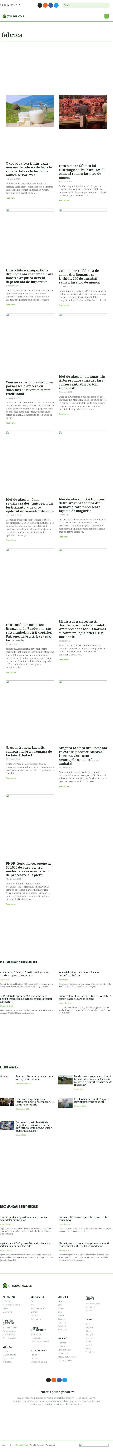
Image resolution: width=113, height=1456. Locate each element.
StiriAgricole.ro (22, 1445)
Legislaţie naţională (92, 1304)
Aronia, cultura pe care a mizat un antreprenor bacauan (35, 1078)
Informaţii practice (65, 1360)
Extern (5, 1308)
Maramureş (89, 1338)
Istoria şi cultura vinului (67, 1357)
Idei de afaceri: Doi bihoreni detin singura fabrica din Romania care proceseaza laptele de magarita (82, 505)
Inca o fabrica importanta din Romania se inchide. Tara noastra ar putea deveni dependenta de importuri (30, 276)
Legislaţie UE (90, 1307)
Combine (33, 1358)
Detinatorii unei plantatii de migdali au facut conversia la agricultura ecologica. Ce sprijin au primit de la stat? (34, 1126)
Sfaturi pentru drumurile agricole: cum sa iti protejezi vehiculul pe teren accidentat (84, 1245)
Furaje (5, 1351)
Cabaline (61, 1319)
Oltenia (88, 1349)
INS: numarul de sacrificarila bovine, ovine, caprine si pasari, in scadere (24, 974)
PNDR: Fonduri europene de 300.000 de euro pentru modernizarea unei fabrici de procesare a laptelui (28, 869)
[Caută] (106, 5)
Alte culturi (7, 1362)
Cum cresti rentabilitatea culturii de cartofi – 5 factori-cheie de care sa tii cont (85, 997)
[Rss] (45, 5)
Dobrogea (89, 1335)
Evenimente (7, 1312)
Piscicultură (62, 1330)
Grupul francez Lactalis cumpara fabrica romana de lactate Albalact (29, 751)
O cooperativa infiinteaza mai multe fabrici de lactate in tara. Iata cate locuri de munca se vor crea (29, 169)
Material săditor (36, 1335)
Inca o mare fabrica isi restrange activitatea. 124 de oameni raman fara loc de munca (82, 171)
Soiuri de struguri (64, 1350)
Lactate (60, 1301)
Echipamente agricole (38, 1362)
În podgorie (62, 1343)
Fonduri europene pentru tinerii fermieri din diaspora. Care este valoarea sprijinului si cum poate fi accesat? (93, 1080)
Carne (60, 1305)
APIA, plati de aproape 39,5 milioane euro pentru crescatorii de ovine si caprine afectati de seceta (26, 998)
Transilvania (90, 1352)
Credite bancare (9, 1335)
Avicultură (62, 1326)
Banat (87, 1324)
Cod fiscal (89, 1311)
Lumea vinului (63, 1353)
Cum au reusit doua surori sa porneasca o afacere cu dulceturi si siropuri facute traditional (29, 388)
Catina (32, 1305)
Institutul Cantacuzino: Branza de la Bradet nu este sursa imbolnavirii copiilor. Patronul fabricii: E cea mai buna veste (29, 632)
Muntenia (89, 1345)
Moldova (88, 1342)
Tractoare (34, 1355)
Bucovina (89, 1328)
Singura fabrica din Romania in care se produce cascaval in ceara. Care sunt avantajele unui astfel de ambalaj (83, 756)
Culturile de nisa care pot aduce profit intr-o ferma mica (84, 1218)
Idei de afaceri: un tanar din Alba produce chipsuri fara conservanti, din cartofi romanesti (82, 382)
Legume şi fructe (9, 1355)
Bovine (60, 1308)
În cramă (61, 1346)
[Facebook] (50, 5)
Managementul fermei (11, 1305)
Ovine (60, 1312)
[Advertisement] (56, 66)
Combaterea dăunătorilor (39, 1342)
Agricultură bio (8, 1358)
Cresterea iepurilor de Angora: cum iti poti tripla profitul (91, 1100)
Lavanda (33, 1312)
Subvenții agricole (9, 1328)
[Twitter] (56, 5)
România (6, 1301)
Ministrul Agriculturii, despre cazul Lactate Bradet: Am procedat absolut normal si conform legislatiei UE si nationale (82, 629)
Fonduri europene (9, 1331)
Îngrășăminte (35, 1338)
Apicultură (62, 1323)
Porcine (61, 1315)
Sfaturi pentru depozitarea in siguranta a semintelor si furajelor (24, 1218)
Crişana (88, 1331)
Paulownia (34, 1315)
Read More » (11, 198)
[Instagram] (40, 5)
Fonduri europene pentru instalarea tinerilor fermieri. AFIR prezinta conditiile (35, 1101)
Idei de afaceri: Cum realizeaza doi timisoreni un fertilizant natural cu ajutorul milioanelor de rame (30, 505)
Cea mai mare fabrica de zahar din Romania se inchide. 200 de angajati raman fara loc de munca (79, 276)
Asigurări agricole (9, 1338)
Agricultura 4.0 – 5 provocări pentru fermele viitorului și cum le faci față (25, 1245)
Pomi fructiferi (35, 1319)
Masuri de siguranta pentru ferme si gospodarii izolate (79, 974)
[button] (106, 16)
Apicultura (34, 1301)
